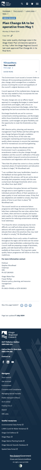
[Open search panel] (22, 4)
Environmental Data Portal (11, 425)
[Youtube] (12, 362)
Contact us (6, 356)
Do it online (6, 402)
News (5, 14)
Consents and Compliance (11, 389)
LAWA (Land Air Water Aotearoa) (14, 429)
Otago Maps (6, 437)
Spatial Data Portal (9, 449)
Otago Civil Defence (9, 433)
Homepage (6, 11)
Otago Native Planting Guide (12, 441)
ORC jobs (5, 414)
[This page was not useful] (21, 305)
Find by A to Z (7, 406)
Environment (6, 385)
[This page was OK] (26, 305)
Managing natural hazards (11, 393)
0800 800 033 (7, 344)
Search (4, 410)
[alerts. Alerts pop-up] (32, 4)
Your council (18, 11)
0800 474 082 (7, 351)
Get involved (6, 381)
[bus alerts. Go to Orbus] (27, 4)
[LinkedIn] (8, 362)
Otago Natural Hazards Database (14, 445)
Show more (8, 72)
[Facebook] (3, 362)
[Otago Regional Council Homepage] (6, 4)
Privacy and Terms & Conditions (20, 459)
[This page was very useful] (30, 305)
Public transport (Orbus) (11, 398)
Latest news (30, 11)
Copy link (6, 36)
